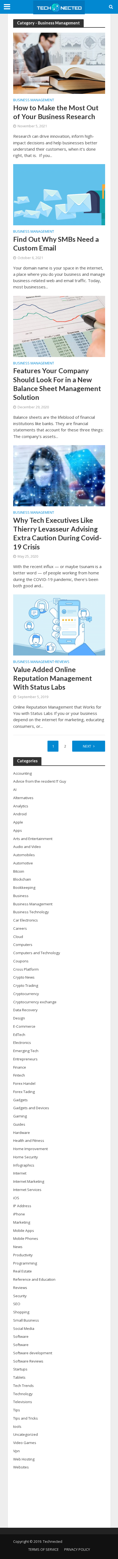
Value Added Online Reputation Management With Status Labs (52, 678)
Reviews (62, 662)
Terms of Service (43, 1549)
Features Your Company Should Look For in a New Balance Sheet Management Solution (57, 383)
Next (87, 746)
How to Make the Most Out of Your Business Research (56, 111)
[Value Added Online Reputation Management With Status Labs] (59, 624)
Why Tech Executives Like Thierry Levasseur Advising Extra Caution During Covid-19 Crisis (57, 533)
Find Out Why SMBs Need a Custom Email (56, 243)
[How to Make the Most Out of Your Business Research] (59, 63)
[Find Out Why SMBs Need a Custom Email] (59, 194)
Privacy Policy (77, 1549)
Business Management (33, 100)
